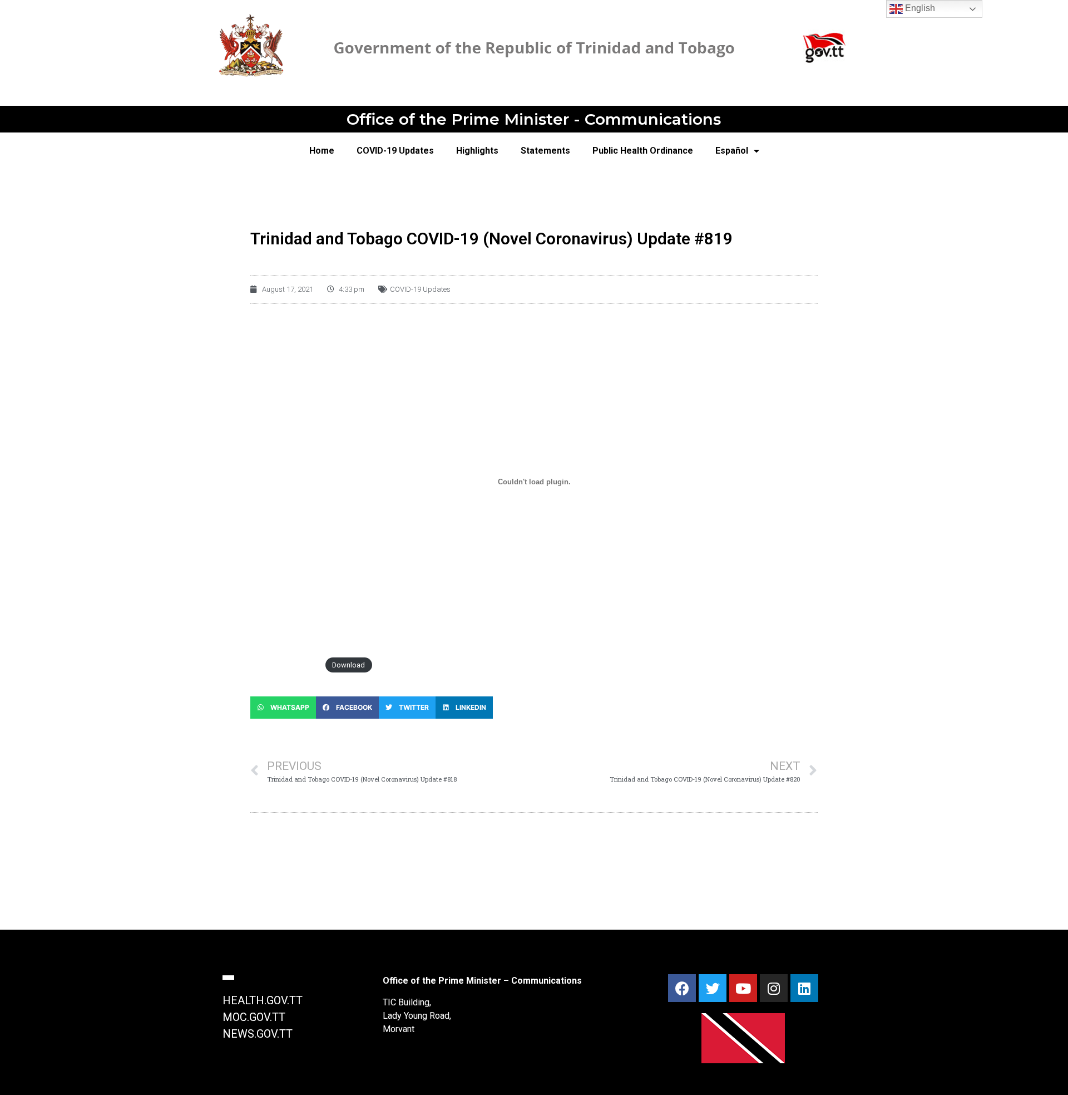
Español (731, 150)
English (919, 8)
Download (348, 665)
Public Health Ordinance (642, 150)
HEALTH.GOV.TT (262, 1000)
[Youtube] (743, 988)
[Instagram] (774, 988)
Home (321, 150)
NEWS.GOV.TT (257, 1033)
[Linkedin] (804, 988)
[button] (283, 707)
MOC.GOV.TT (253, 1017)
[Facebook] (682, 988)
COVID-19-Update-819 (285, 665)
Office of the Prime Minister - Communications (534, 119)
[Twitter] (712, 988)
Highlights (477, 150)
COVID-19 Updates (395, 150)
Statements (545, 150)
